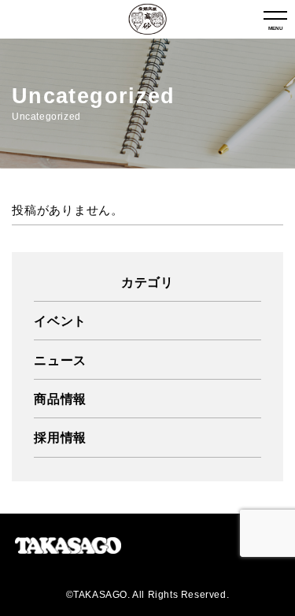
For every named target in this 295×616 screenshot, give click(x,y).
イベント (60, 321)
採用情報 (60, 437)
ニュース (60, 360)
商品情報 (60, 398)
